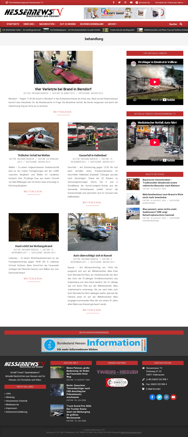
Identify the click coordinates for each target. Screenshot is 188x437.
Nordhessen (149, 203)
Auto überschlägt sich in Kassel (92, 255)
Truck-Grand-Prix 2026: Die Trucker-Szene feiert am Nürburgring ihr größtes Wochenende (79, 412)
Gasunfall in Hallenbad (92, 155)
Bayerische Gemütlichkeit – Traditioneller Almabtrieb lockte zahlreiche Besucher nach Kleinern (161, 182)
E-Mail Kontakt (153, 389)
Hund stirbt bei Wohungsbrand (33, 246)
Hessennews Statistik (16, 401)
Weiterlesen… (63, 112)
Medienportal (12, 404)
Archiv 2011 (109, 162)
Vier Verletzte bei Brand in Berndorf (63, 89)
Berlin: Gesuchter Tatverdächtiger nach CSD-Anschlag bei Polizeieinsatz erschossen (78, 391)
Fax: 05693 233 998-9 (156, 384)
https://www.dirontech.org (131, 432)
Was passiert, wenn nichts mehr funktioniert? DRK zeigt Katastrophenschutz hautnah (160, 212)
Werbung (10, 397)
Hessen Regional (151, 221)
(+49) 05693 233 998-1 (157, 379)
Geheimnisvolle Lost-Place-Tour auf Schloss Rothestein (152, 30)
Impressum (11, 408)
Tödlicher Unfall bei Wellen (34, 155)
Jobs (8, 393)
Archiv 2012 (97, 93)
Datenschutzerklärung (16, 412)
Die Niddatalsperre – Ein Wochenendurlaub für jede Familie (59, 30)
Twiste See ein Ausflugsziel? (106, 30)
